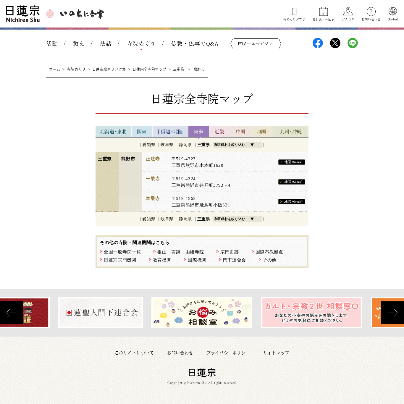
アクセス (348, 19)
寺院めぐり (141, 43)
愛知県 (148, 145)
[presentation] (11, 312)
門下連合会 (234, 260)
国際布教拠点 (269, 252)
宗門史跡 (229, 252)
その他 (270, 260)
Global (393, 19)
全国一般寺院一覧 (122, 252)
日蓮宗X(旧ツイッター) (335, 43)
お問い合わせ (371, 19)
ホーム (54, 69)
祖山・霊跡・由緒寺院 (180, 252)
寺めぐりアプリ (294, 19)
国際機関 (197, 260)
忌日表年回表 (324, 19)
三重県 (178, 69)
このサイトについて (134, 353)
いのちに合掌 (82, 14)
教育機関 (162, 260)
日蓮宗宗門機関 (120, 260)
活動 (52, 43)
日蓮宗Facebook (318, 43)
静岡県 (185, 145)
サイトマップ (276, 353)
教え (79, 43)
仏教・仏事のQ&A (194, 43)
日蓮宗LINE (353, 43)
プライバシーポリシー (228, 353)
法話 (105, 43)
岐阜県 (167, 145)
